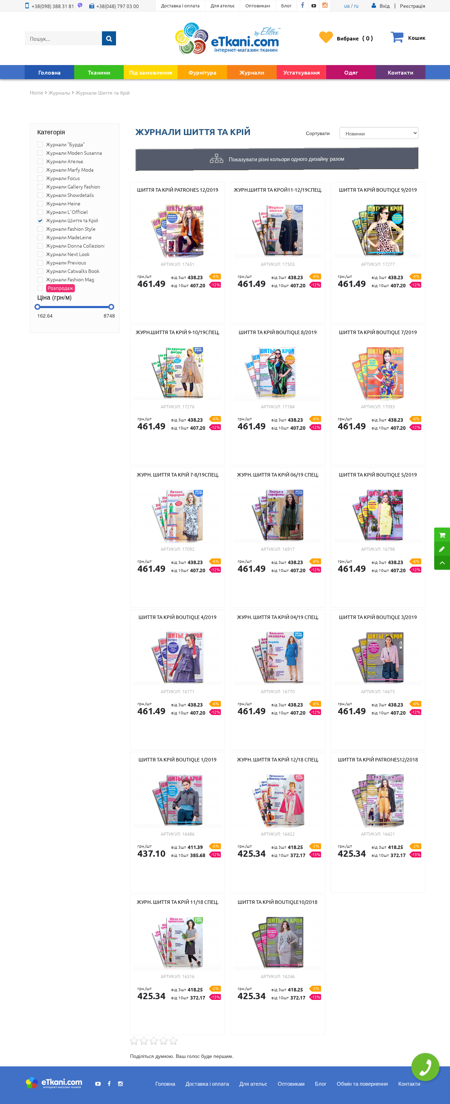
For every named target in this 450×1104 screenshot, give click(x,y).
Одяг (351, 72)
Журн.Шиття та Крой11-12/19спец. (278, 189)
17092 (188, 548)
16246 (288, 976)
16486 (188, 833)
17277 (388, 264)
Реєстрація (412, 5)
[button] (385, 5)
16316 (188, 976)
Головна (49, 72)
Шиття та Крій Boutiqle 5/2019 (378, 474)
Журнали (251, 72)
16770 (288, 691)
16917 (288, 548)
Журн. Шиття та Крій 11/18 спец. (177, 902)
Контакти (400, 72)
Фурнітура (202, 72)
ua (347, 5)
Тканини (99, 72)
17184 (288, 406)
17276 (188, 406)
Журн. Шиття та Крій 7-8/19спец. (178, 474)
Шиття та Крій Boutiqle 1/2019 (178, 759)
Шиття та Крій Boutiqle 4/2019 (178, 617)
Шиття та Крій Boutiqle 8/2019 (278, 332)
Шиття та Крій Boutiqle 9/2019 (378, 189)
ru (356, 5)
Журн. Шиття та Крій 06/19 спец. (278, 474)
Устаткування (301, 72)
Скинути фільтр (9, 1079)
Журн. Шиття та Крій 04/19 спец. (278, 617)
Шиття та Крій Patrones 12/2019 (177, 189)
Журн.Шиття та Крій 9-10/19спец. (177, 332)
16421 (388, 833)
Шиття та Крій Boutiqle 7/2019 (378, 332)
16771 (188, 691)
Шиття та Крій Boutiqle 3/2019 (378, 617)
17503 (288, 264)
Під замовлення (150, 72)
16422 (288, 833)
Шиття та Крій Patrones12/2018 (378, 759)
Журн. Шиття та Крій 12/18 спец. (278, 759)
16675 (388, 691)
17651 (188, 264)
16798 (388, 548)
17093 (388, 406)
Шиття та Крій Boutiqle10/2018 (277, 902)
